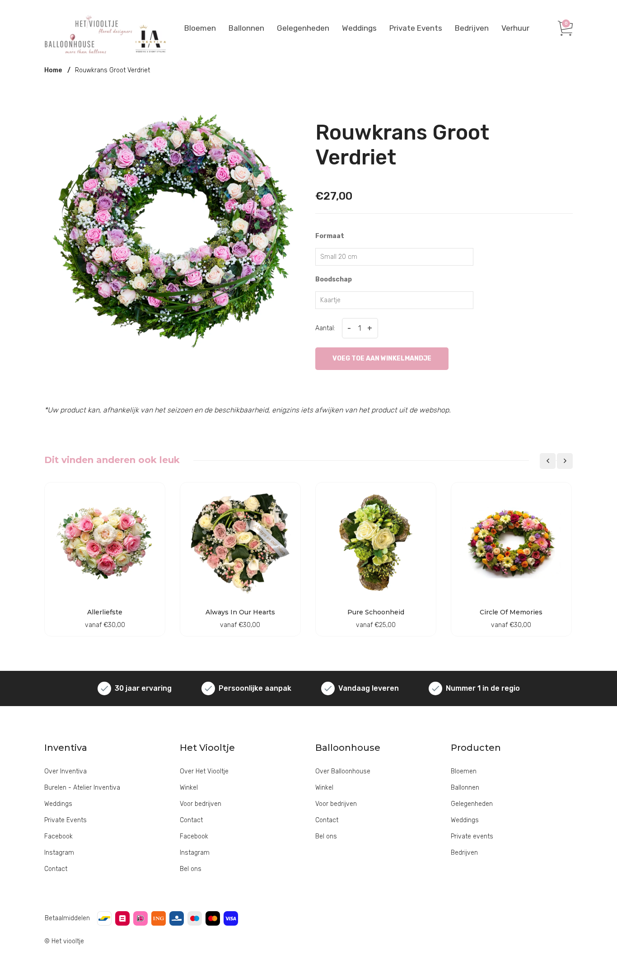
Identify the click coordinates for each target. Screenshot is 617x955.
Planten (506, 90)
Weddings (359, 28)
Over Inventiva (65, 771)
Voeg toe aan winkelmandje (381, 358)
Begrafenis (302, 100)
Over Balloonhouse (342, 771)
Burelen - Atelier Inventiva (82, 787)
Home (53, 70)
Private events (472, 836)
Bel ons (190, 869)
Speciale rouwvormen (429, 104)
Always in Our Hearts (240, 612)
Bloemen (200, 28)
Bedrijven (472, 28)
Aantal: (325, 328)
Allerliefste (104, 612)
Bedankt (298, 86)
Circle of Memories (511, 612)
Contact (55, 869)
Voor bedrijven (200, 804)
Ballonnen (246, 28)
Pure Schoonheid (375, 612)
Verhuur (515, 28)
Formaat (329, 236)
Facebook (58, 836)
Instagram (59, 853)
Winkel (189, 787)
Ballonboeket (256, 86)
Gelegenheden (303, 28)
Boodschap (333, 279)
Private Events (415, 28)
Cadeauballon (257, 100)
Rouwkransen (416, 90)
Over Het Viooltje (204, 771)
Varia (502, 104)
